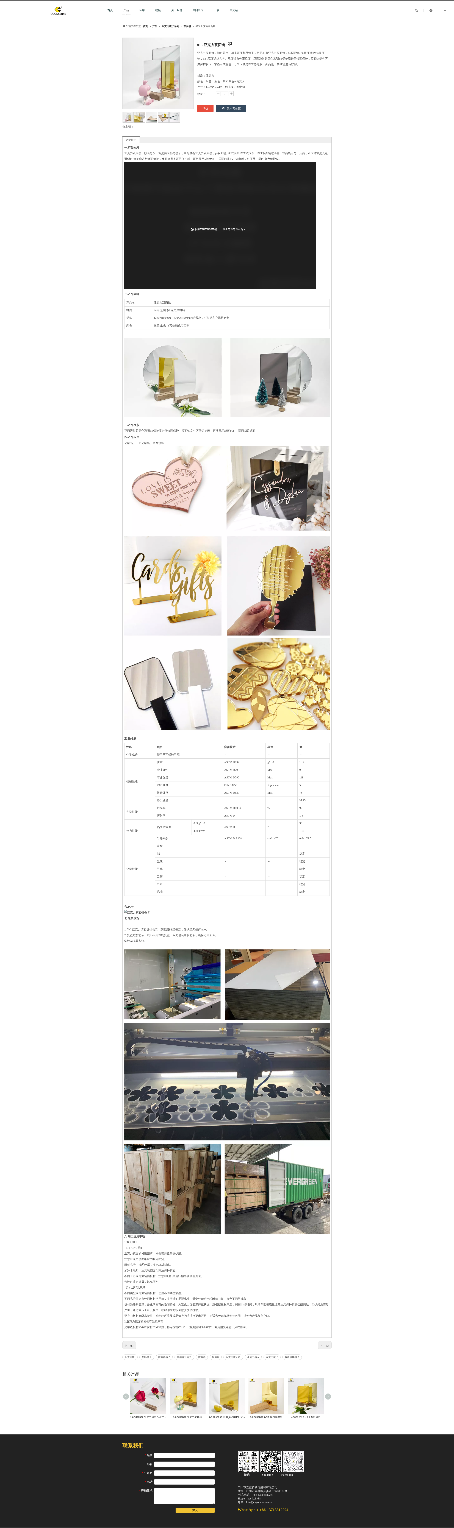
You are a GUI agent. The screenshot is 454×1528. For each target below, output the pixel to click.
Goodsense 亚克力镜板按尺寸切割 (148, 1416)
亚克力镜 (130, 1357)
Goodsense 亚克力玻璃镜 (187, 1416)
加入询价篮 (234, 108)
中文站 (234, 10)
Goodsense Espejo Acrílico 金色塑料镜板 (227, 1416)
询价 (205, 108)
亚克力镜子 (272, 1357)
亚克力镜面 (253, 1357)
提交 (195, 1510)
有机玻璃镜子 (292, 1357)
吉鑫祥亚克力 (184, 1357)
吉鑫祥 (202, 1357)
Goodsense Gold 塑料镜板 (306, 1416)
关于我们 (176, 10)
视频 (158, 10)
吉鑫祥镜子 (164, 1357)
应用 (142, 10)
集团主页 (198, 10)
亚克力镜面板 (233, 1357)
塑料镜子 (147, 1357)
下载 (216, 10)
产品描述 (131, 139)
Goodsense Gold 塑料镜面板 (266, 1416)
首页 (110, 10)
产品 (126, 10)
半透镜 (215, 1357)
